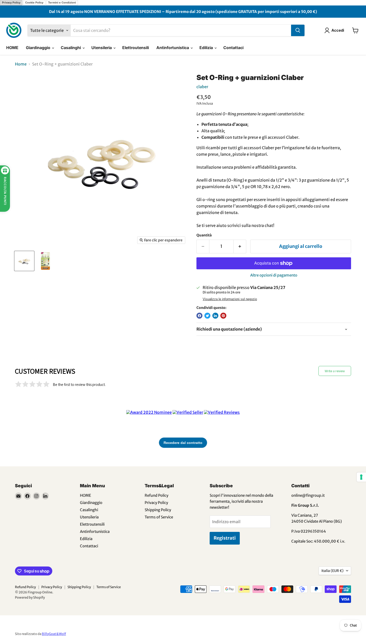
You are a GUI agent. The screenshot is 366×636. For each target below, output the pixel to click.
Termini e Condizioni (62, 2)
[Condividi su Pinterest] (223, 316)
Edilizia (206, 47)
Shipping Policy (158, 509)
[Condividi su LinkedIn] (215, 316)
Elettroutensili (135, 47)
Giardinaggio (38, 47)
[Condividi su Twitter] (207, 316)
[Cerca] (298, 30)
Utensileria (102, 47)
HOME (12, 47)
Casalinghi (71, 47)
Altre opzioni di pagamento (273, 275)
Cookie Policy (34, 2)
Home (21, 64)
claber (202, 86)
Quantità (204, 235)
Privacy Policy (11, 2)
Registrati (225, 538)
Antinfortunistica (173, 47)
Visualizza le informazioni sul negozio (230, 299)
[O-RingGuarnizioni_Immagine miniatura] (24, 261)
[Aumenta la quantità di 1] (240, 246)
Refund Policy (156, 495)
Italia (332, 570)
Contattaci (233, 47)
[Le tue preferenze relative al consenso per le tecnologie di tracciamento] (361, 477)
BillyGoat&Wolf (54, 634)
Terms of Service (159, 517)
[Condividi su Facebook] (199, 316)
